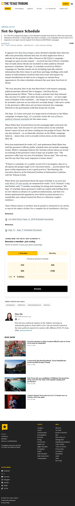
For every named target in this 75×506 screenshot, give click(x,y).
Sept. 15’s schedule (32, 116)
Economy (40, 437)
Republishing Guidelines (62, 442)
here (66, 208)
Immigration (41, 449)
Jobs (56, 435)
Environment (41, 442)
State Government (43, 456)
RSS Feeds (58, 461)
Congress (40, 428)
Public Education (42, 454)
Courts (39, 430)
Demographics (41, 435)
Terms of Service (60, 447)
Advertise (4, 439)
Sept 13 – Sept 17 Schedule (25, 230)
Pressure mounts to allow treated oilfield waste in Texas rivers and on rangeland (48, 342)
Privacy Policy (59, 449)
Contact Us (4, 436)
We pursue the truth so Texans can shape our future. (11, 446)
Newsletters (59, 454)
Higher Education (42, 447)
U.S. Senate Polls (51, 8)
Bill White (48, 58)
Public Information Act (34, 305)
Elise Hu (6, 43)
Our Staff (58, 430)
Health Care (41, 444)
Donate (65, 4)
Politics (39, 451)
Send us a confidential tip (9, 441)
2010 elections (10, 305)
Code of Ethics (59, 444)
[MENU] (72, 3)
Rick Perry (23, 52)
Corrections (59, 451)
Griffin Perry (21, 305)
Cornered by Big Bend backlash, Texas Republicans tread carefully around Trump (46, 361)
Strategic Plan (59, 440)
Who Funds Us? (60, 437)
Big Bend (30, 8)
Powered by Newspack (8, 500)
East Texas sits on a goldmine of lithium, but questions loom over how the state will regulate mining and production (48, 379)
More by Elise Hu (26, 330)
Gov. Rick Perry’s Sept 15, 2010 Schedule (30, 219)
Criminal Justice (8, 27)
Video (57, 458)
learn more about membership (31, 245)
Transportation (42, 458)
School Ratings (19, 8)
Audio (57, 456)
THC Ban (39, 8)
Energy (39, 440)
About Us (58, 428)
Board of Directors (61, 433)
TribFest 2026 (64, 8)
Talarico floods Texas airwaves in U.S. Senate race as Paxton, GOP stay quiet (47, 396)
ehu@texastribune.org (24, 316)
